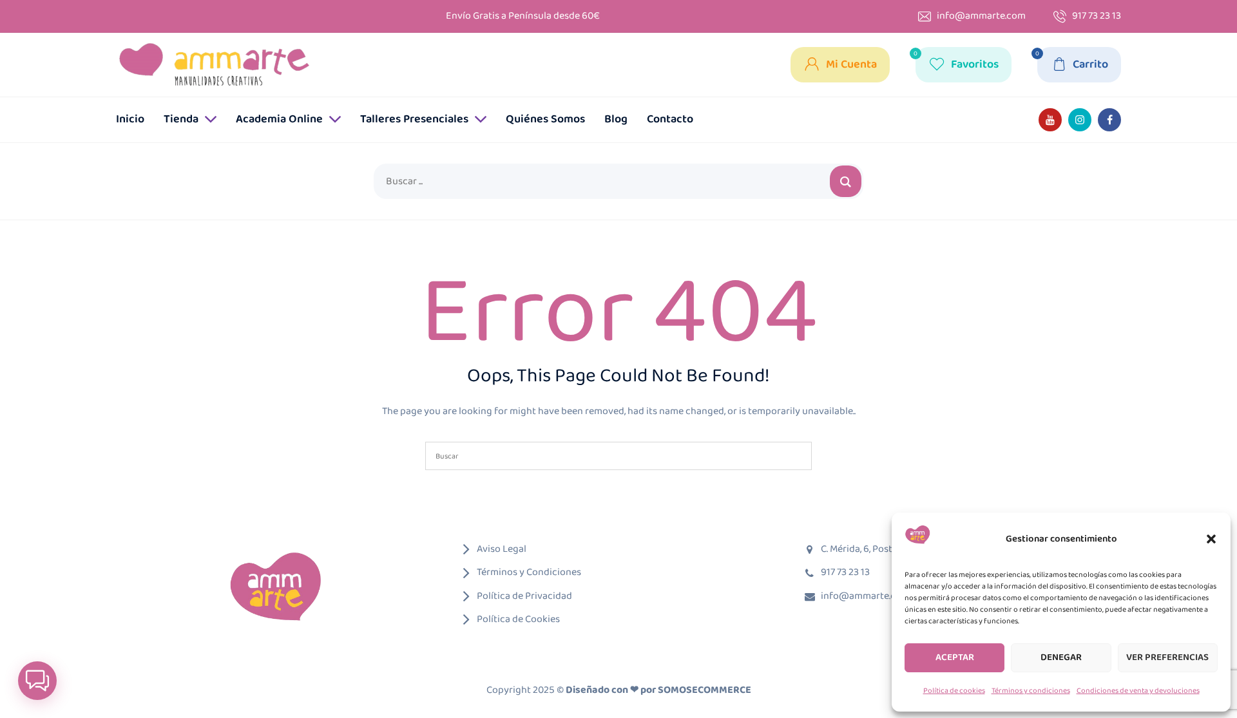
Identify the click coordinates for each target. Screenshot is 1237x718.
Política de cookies (954, 691)
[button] (1211, 539)
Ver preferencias (1167, 657)
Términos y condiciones (1031, 691)
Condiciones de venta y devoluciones (1138, 691)
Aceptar (954, 657)
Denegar (1061, 657)
